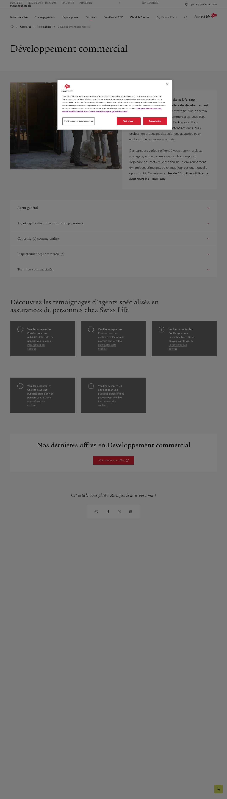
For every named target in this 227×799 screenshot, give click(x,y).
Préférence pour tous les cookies (78, 121)
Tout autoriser (155, 121)
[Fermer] (167, 84)
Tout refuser (128, 121)
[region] (114, 105)
